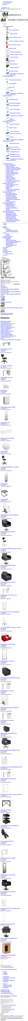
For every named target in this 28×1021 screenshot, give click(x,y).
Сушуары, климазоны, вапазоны (13, 168)
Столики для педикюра (11, 196)
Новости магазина (6, 282)
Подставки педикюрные (11, 194)
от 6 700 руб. (3, 500)
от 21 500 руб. (4, 566)
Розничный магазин (6, 1007)
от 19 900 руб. (4, 423)
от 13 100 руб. (4, 859)
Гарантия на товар (7, 986)
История (8, 229)
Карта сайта (6, 987)
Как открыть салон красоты (7, 313)
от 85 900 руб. (4, 645)
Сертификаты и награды (11, 230)
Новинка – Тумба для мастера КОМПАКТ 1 (11, 294)
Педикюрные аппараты (11, 198)
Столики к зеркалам (10, 178)
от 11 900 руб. (4, 876)
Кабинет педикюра (7, 95)
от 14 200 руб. (4, 408)
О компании (6, 976)
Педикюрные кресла (10, 193)
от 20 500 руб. (4, 892)
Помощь (5, 983)
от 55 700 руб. (4, 734)
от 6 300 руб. (3, 468)
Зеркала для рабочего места (12, 167)
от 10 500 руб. (4, 391)
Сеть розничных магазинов (8, 1009)
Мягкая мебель (9, 243)
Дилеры (8, 234)
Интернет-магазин (6, 1010)
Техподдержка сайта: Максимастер (9, 969)
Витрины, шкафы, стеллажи (12, 169)
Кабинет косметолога (8, 76)
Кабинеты (8, 238)
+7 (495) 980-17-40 (5, 7)
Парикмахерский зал (8, 26)
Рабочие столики (10, 205)
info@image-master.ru (8, 967)
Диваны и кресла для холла (12, 173)
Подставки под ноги (10, 179)
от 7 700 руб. (3, 366)
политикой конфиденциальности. (15, 1018)
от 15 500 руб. (4, 842)
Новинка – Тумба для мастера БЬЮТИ (9, 289)
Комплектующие (10, 177)
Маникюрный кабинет (8, 140)
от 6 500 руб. (3, 613)
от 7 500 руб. (3, 721)
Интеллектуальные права (9, 977)
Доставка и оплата (7, 985)
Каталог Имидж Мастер (8, 980)
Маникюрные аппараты (11, 215)
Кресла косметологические (12, 184)
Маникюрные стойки (11, 214)
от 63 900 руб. (4, 516)
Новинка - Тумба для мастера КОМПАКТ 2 (11, 291)
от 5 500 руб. (3, 691)
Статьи (5, 971)
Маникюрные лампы (11, 217)
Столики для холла (10, 174)
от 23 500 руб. (4, 532)
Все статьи (3, 296)
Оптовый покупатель (7, 1006)
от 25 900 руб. (4, 484)
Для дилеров (9, 246)
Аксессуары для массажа (11, 207)
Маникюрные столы (10, 212)
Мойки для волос (10, 166)
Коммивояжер (5, 1012)
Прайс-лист (6, 979)
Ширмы (8, 188)
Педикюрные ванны (10, 195)
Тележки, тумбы (10, 171)
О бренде (5, 974)
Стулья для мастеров (10, 182)
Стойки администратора (11, 172)
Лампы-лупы (9, 187)
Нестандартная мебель (11, 245)
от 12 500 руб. (4, 768)
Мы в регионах (9, 253)
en (1, 10)
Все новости (3, 286)
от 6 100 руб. (3, 596)
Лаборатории (9, 176)
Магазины (5, 981)
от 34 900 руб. (4, 939)
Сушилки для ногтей (11, 216)
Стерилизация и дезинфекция (13, 180)
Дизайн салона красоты (6, 302)
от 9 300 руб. (3, 549)
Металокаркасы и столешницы (13, 241)
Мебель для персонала (11, 240)
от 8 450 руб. (3, 628)
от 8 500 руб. (3, 909)
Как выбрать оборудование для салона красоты (11, 307)
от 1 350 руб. (3, 350)
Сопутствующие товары (11, 219)
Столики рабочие (10, 185)
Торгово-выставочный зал (12, 231)
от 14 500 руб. (4, 662)
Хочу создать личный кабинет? (9, 1005)
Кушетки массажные (11, 204)
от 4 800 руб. (3, 378)
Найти (5, 224)
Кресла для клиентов (11, 164)
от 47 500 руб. (4, 583)
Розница (8, 235)
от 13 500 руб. (4, 811)
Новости (5, 973)
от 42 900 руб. (4, 679)
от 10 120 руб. (4, 826)
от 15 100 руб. (4, 452)
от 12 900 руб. (4, 795)
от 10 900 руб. (4, 439)
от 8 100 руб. (3, 779)
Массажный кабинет (8, 121)
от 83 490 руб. (4, 708)
